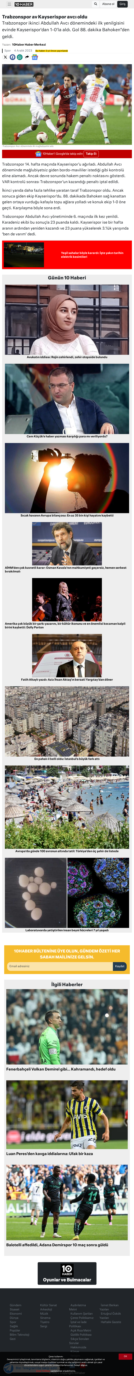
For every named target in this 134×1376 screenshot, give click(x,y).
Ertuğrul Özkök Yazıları (110, 1316)
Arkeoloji (46, 1309)
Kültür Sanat (48, 1305)
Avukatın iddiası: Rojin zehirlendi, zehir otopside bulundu (67, 357)
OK (125, 1356)
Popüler (15, 1330)
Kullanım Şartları (81, 1314)
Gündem (15, 1305)
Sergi (43, 1326)
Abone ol (108, 4)
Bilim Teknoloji (19, 1335)
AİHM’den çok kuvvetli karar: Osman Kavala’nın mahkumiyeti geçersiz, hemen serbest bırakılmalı (65, 570)
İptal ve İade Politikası (78, 1324)
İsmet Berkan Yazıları (109, 1307)
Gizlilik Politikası (81, 1335)
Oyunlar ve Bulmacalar (67, 1280)
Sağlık (14, 1326)
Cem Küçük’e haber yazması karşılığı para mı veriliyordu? (67, 436)
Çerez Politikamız (82, 1318)
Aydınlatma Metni (77, 1307)
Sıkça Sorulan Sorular (79, 1341)
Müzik (44, 1314)
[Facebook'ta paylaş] (13, 57)
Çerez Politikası (43, 1371)
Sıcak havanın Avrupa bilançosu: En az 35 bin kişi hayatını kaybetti (67, 515)
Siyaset (14, 1309)
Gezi (13, 1339)
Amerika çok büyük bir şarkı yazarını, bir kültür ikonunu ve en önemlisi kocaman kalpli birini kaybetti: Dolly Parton (65, 626)
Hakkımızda (78, 1347)
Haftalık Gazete (111, 1322)
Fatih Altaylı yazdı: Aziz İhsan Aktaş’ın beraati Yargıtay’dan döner (67, 680)
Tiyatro (44, 1322)
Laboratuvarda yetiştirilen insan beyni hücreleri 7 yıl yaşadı (67, 930)
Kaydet (119, 966)
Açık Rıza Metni (80, 1330)
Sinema (45, 1318)
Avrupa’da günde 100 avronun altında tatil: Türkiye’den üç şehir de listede (67, 851)
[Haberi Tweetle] (5, 57)
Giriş (122, 4)
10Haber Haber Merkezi (29, 44)
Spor (7, 50)
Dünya (14, 1318)
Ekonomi (16, 1314)
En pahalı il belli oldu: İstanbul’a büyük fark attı (67, 759)
